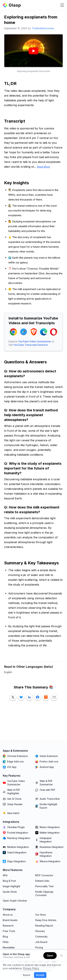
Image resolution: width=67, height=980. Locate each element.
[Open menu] (62, 5)
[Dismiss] (61, 955)
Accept (40, 975)
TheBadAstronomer (43, 28)
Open (50, 955)
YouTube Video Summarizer (34, 341)
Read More (43, 166)
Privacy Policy (31, 968)
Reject (26, 975)
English (8, 672)
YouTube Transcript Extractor (30, 344)
